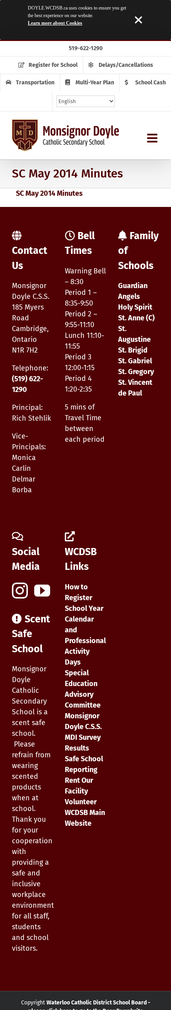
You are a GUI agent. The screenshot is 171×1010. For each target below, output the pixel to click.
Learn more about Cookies (55, 23)
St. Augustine (134, 334)
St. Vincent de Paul (135, 388)
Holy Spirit (135, 307)
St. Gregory (136, 371)
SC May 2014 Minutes (49, 193)
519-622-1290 (86, 48)
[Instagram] (20, 591)
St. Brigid (133, 350)
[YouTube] (42, 591)
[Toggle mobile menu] (153, 138)
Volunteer (81, 801)
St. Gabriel (135, 361)
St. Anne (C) (136, 318)
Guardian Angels (133, 291)
